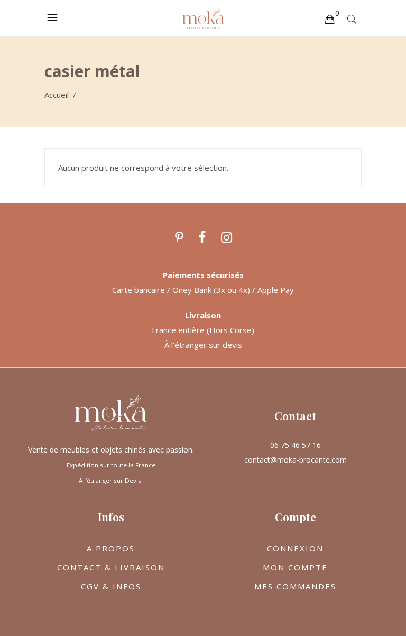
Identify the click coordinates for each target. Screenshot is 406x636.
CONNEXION (295, 548)
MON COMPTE (295, 567)
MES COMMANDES (295, 586)
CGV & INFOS (111, 586)
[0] (329, 18)
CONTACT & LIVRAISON (111, 567)
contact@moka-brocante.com (295, 460)
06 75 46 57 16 (295, 445)
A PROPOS (111, 548)
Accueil (56, 94)
